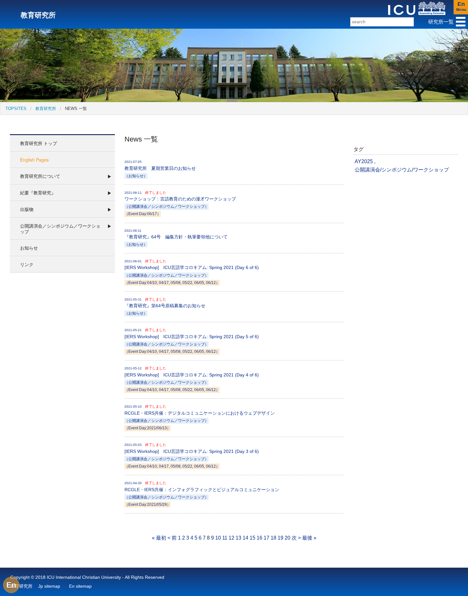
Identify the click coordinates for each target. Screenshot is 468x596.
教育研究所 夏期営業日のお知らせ (160, 169)
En (11, 585)
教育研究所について (40, 176)
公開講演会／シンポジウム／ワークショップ (60, 228)
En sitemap (80, 586)
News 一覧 (76, 108)
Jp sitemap (49, 586)
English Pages (34, 159)
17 (266, 538)
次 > (296, 538)
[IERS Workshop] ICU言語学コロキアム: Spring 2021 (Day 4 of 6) (191, 379)
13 (238, 538)
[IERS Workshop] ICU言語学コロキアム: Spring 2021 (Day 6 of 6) (191, 272)
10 (218, 538)
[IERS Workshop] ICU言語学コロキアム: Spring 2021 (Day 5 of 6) (191, 340)
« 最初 (159, 538)
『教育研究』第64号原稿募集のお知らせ (164, 306)
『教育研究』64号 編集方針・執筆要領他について (176, 237)
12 (231, 538)
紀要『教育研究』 (38, 192)
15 (252, 538)
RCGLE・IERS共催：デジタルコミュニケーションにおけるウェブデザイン (199, 417)
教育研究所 (45, 108)
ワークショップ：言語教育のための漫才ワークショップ (180, 203)
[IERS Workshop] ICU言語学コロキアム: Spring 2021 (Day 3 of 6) (191, 455)
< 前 (172, 538)
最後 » (309, 538)
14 (245, 538)
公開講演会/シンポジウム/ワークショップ (402, 169)
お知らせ (29, 247)
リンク (26, 264)
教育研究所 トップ (38, 143)
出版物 (26, 209)
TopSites (15, 108)
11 (224, 538)
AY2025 (364, 161)
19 (280, 538)
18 (273, 538)
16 (259, 538)
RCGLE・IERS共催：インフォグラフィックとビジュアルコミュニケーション (201, 493)
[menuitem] (15, 108)
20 (287, 538)
